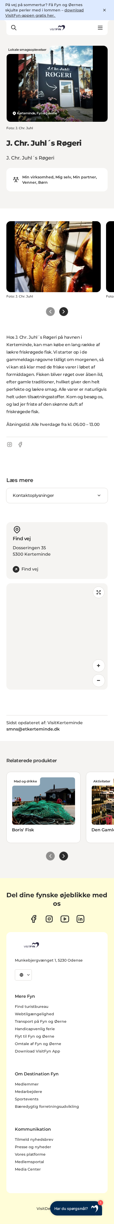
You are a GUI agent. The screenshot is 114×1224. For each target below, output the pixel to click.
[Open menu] (100, 27)
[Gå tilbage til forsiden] (57, 27)
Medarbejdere (28, 1091)
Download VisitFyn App (37, 1051)
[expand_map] (98, 592)
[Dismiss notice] (104, 10)
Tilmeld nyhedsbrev (34, 1139)
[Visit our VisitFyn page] (33, 919)
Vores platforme (30, 1154)
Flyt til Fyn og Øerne (34, 1036)
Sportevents (26, 1099)
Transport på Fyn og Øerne (41, 1021)
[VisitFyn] (31, 945)
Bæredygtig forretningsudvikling (47, 1106)
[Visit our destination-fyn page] (80, 919)
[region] (57, 636)
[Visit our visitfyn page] (49, 919)
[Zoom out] (98, 680)
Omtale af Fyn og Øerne (38, 1043)
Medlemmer (27, 1084)
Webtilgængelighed (34, 1014)
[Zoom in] (98, 665)
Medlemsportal (29, 1161)
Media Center (28, 1169)
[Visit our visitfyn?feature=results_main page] (64, 919)
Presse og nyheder (33, 1147)
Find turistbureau (31, 1006)
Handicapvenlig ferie (35, 1028)
